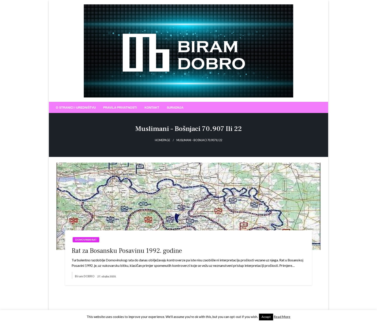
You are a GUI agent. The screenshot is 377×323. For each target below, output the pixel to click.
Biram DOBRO (85, 276)
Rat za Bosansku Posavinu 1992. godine (127, 251)
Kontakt (151, 107)
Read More (282, 317)
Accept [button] (266, 317)
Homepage (162, 140)
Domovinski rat (86, 239)
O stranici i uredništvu (76, 107)
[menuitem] (75, 107)
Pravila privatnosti (120, 107)
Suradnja (175, 107)
